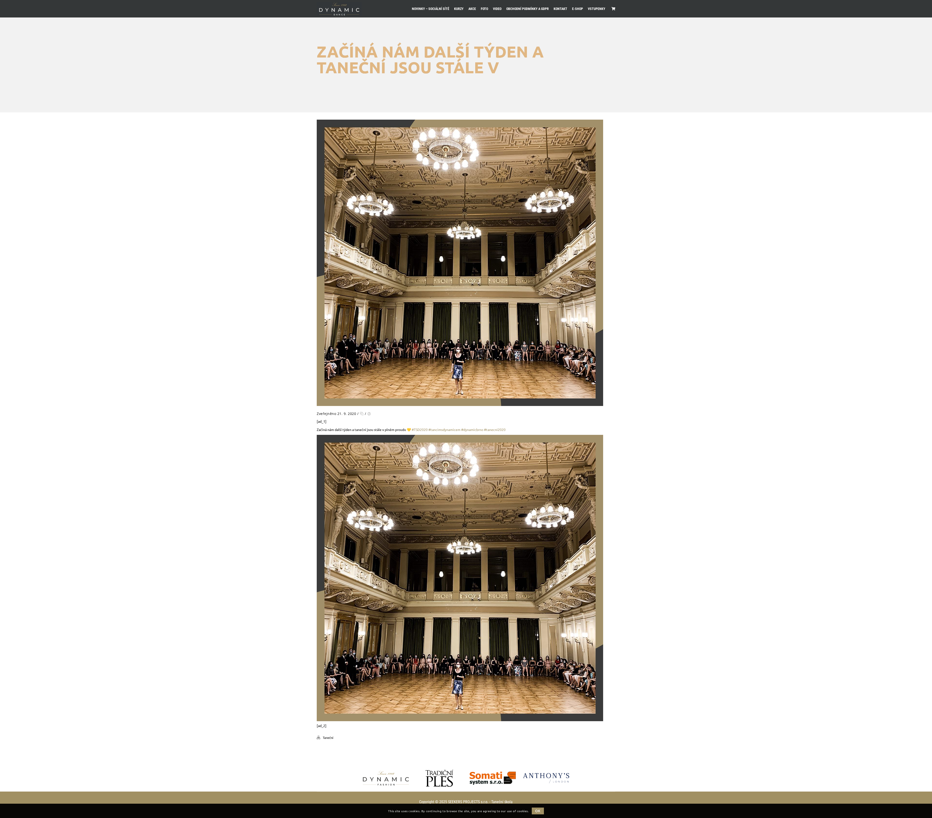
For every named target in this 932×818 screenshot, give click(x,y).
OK (537, 811)
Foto (484, 9)
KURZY (459, 9)
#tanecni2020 (495, 429)
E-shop (577, 9)
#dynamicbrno (472, 429)
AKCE (472, 9)
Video (497, 9)
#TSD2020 (420, 429)
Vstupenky (596, 9)
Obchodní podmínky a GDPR (527, 9)
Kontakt (560, 9)
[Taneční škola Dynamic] (339, 9)
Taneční (328, 737)
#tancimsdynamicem (444, 429)
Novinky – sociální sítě (430, 9)
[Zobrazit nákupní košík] (613, 8)
